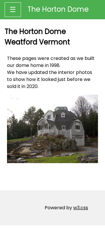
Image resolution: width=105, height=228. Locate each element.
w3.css (80, 207)
